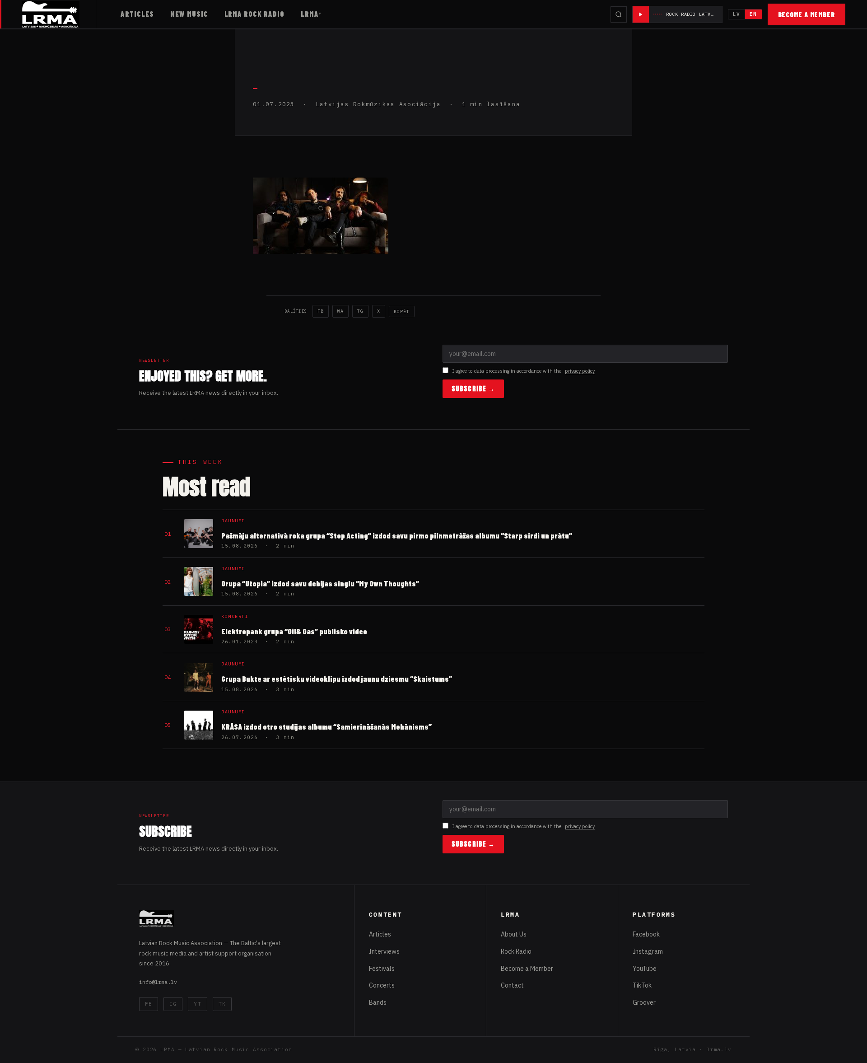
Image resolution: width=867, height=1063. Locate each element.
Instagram (648, 951)
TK (222, 1004)
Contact (512, 985)
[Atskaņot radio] (641, 14)
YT (197, 1004)
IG (173, 1004)
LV (736, 14)
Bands (378, 1002)
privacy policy (580, 371)
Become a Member (806, 14)
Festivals (382, 969)
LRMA (310, 13)
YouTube (645, 969)
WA (340, 311)
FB (320, 311)
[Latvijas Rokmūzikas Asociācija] (59, 14)
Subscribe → (473, 388)
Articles (137, 13)
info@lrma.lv (158, 982)
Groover (644, 1002)
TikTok (642, 985)
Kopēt (402, 311)
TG (360, 311)
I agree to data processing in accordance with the (523, 371)
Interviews (384, 951)
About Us (514, 934)
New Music (189, 13)
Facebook (646, 934)
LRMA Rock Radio (254, 13)
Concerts (382, 985)
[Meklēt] (619, 14)
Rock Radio (516, 951)
